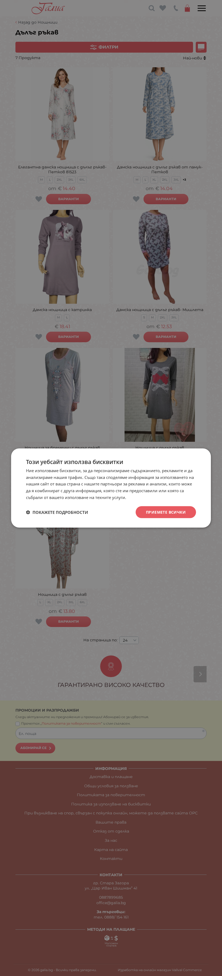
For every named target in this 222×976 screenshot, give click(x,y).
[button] (57, 512)
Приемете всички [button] (166, 511)
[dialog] (111, 488)
